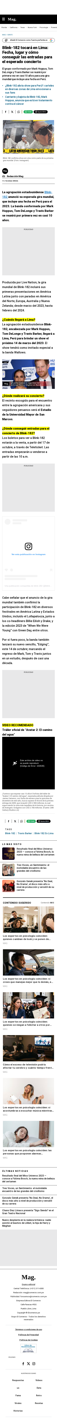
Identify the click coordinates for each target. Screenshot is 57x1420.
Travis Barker (25, 833)
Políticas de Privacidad (28, 1335)
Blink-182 (10, 833)
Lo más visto (12, 844)
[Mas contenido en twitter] (28, 1363)
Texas (22, 27)
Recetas (39, 1403)
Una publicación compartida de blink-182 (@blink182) (29, 586)
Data (39, 1388)
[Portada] (28, 1282)
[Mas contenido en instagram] (33, 1363)
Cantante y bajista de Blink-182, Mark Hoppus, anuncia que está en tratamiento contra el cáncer (28, 100)
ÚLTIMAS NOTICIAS (15, 1171)
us (18, 1388)
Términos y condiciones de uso (28, 1330)
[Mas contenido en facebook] (23, 1363)
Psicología (44, 27)
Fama (18, 1395)
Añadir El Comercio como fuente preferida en (29, 40)
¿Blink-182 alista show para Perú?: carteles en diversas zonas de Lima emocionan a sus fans (29, 89)
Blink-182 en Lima (43, 833)
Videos (39, 1380)
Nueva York (32, 27)
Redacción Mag (15, 176)
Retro (39, 1395)
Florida (4, 27)
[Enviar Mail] (4, 176)
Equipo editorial (28, 1284)
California (13, 27)
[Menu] (5, 19)
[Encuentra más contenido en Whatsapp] (18, 112)
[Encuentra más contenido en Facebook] (5, 112)
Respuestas (18, 1380)
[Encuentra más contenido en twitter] (12, 112)
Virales (18, 1403)
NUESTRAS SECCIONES (28, 1373)
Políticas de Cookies (28, 1340)
